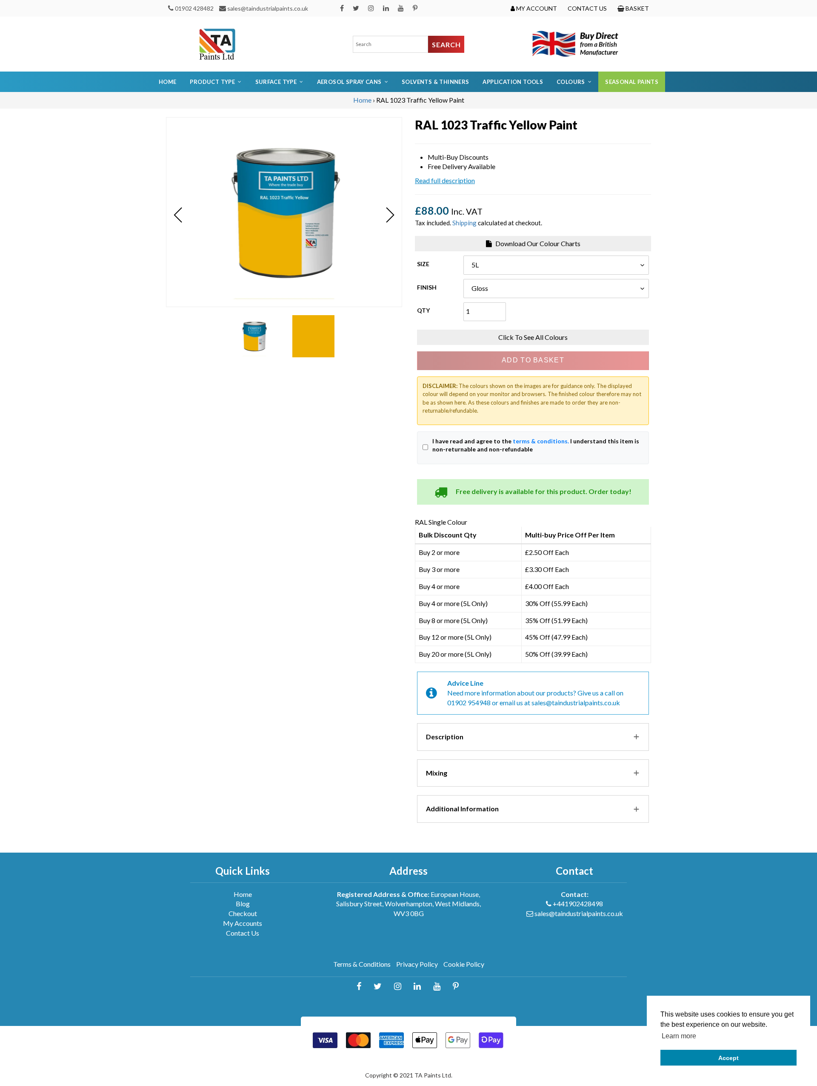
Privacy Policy (417, 964)
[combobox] (390, 44)
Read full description (445, 180)
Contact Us (242, 933)
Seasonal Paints (631, 81)
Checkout (243, 913)
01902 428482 (194, 8)
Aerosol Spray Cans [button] (349, 81)
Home (168, 81)
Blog (243, 903)
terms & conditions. (541, 441)
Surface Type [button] (276, 81)
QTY (423, 310)
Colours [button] (571, 81)
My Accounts (242, 923)
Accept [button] (728, 1057)
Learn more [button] (679, 1036)
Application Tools (513, 81)
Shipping (464, 223)
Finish (427, 287)
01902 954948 (469, 702)
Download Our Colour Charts (537, 243)
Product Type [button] (212, 81)
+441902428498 (578, 903)
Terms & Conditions (362, 964)
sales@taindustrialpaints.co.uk (267, 8)
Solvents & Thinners (435, 81)
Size (423, 263)
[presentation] (178, 215)
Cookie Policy (463, 964)
